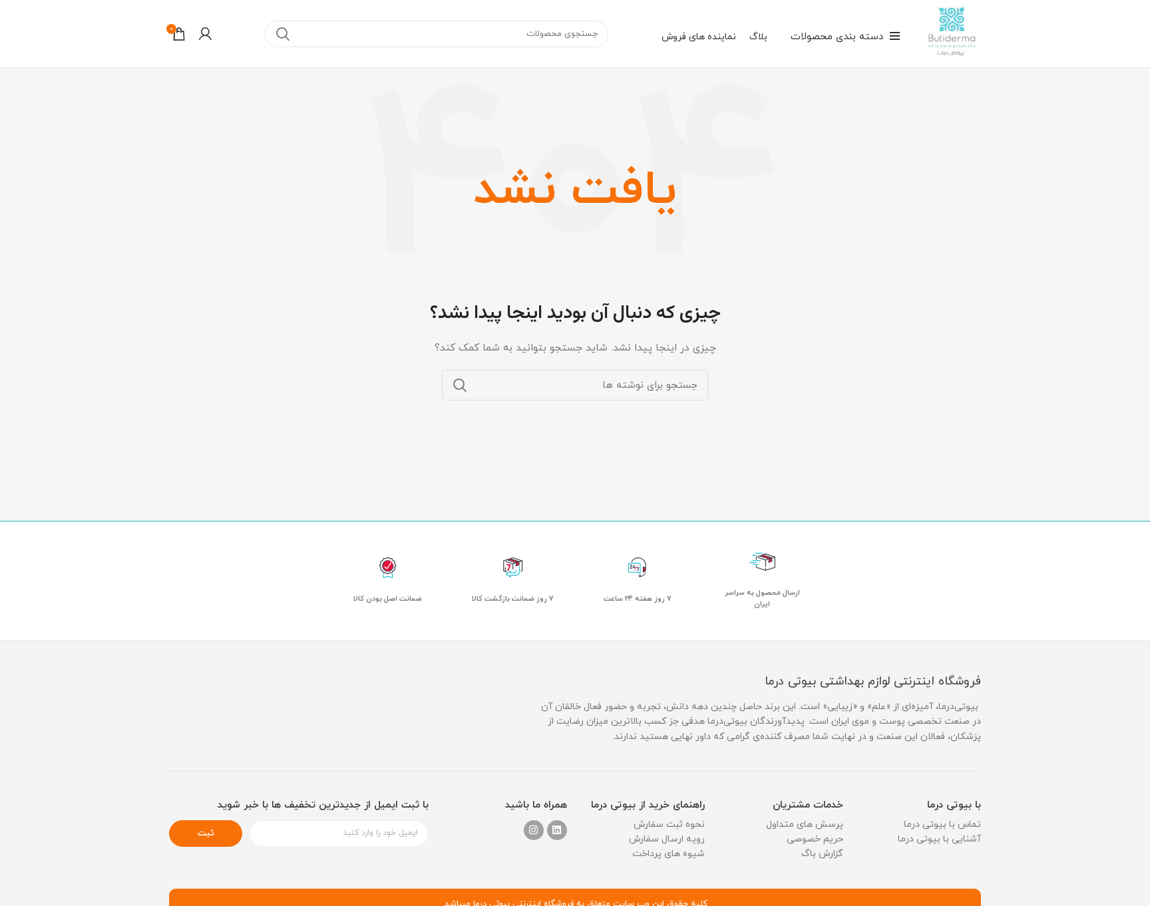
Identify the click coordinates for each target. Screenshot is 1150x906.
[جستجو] (282, 34)
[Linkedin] (557, 830)
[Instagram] (534, 830)
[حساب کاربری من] (205, 34)
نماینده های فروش (699, 37)
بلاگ (758, 37)
